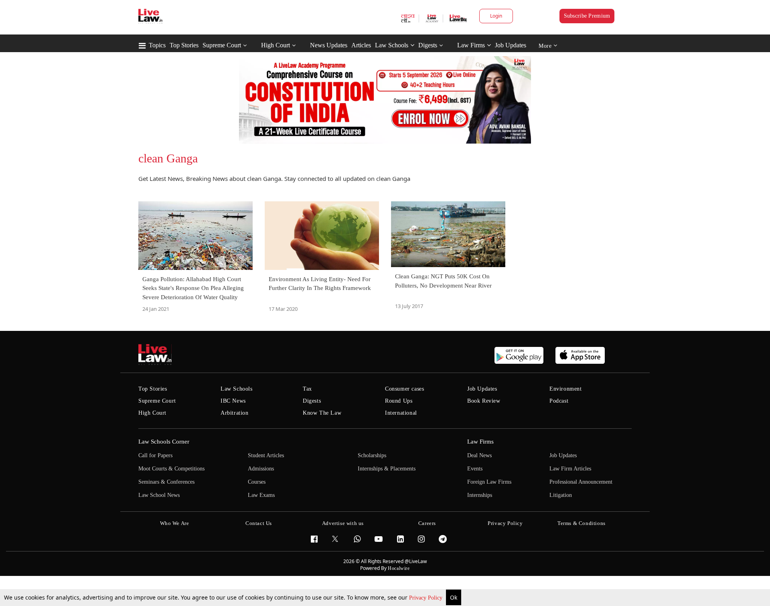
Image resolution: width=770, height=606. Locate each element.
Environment (565, 389)
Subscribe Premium (587, 16)
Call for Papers (155, 455)
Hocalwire (398, 568)
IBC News (233, 401)
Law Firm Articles (570, 469)
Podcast (558, 401)
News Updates (328, 45)
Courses (256, 482)
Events (474, 469)
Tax (307, 389)
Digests (427, 45)
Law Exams (261, 495)
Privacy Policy (426, 598)
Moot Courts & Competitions (171, 469)
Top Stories (184, 45)
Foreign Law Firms (489, 482)
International (401, 413)
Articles (361, 45)
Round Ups (398, 401)
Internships (479, 495)
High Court (275, 45)
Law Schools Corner (163, 441)
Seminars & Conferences (166, 482)
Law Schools (391, 45)
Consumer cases (404, 389)
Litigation (560, 495)
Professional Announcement (580, 482)
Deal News (479, 455)
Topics (157, 45)
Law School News (159, 495)
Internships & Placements (386, 469)
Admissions (261, 469)
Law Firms (471, 45)
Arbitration (235, 413)
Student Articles (266, 455)
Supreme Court (222, 45)
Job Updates (510, 45)
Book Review (483, 401)
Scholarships (372, 455)
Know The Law (322, 413)
